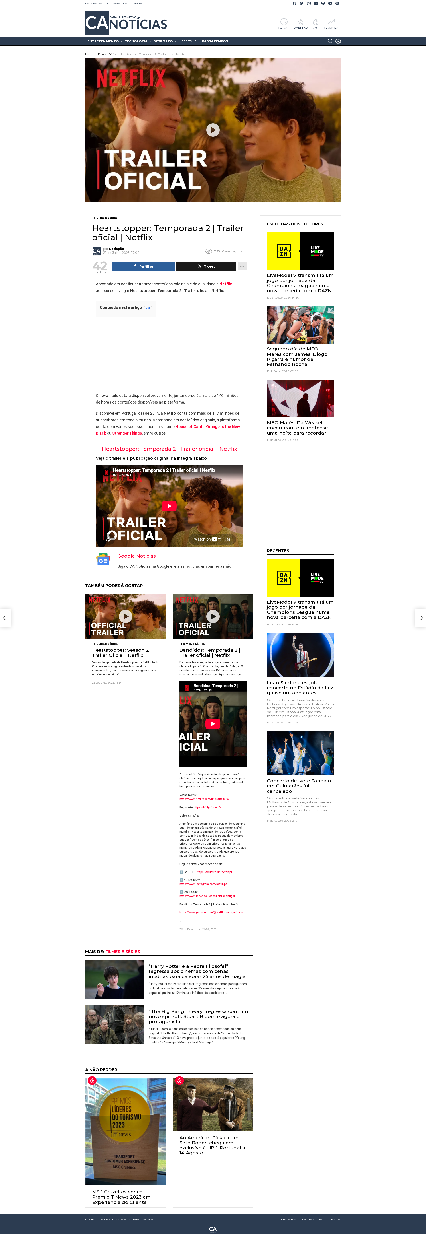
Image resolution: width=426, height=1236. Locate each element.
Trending (331, 28)
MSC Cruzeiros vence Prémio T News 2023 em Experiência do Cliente (121, 1197)
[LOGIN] (338, 41)
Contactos (136, 3)
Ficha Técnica (93, 3)
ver (148, 308)
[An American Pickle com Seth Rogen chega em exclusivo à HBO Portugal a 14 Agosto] (213, 1104)
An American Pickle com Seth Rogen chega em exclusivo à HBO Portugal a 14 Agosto (212, 1145)
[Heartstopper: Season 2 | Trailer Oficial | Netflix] (125, 616)
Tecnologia (136, 41)
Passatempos (215, 41)
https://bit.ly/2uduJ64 (208, 807)
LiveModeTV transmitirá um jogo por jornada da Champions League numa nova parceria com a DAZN (300, 282)
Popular (301, 28)
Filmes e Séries (106, 643)
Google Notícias (137, 556)
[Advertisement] (169, 355)
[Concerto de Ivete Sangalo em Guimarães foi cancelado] (300, 753)
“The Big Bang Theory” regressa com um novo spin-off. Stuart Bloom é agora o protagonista (198, 1016)
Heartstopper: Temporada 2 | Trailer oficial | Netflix (169, 449)
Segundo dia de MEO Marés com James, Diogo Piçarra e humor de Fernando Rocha (297, 356)
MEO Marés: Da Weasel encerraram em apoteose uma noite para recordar (297, 427)
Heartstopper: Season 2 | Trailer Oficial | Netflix (122, 652)
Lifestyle (187, 41)
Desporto (163, 41)
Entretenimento (103, 41)
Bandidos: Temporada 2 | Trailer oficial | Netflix (209, 652)
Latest (283, 28)
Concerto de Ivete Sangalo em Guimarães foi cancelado (299, 786)
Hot (316, 28)
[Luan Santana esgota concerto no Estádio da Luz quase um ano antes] (300, 655)
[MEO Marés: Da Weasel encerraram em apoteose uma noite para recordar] (300, 398)
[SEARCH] (330, 41)
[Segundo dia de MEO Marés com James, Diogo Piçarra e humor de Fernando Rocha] (300, 325)
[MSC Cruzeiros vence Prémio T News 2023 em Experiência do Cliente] (125, 1131)
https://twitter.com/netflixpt (214, 872)
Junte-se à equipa (116, 3)
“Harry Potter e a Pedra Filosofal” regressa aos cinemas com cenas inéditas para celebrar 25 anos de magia (197, 971)
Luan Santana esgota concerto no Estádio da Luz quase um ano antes (300, 687)
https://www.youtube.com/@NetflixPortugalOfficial (211, 912)
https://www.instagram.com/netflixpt (203, 884)
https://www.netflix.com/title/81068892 (204, 799)
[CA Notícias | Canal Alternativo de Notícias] (213, 1229)
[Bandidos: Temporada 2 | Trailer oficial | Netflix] (213, 616)
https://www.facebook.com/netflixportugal (207, 896)
